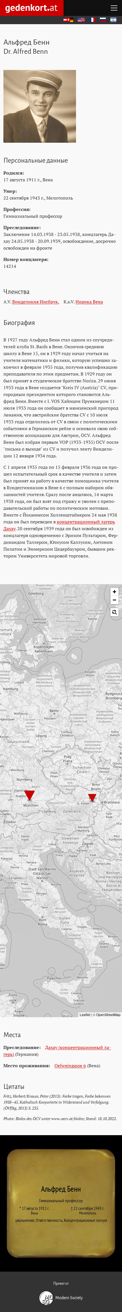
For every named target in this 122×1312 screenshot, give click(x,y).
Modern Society (69, 1298)
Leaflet (85, 1014)
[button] (92, 798)
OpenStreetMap (108, 1014)
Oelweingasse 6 (70, 1065)
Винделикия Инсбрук (35, 302)
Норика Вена (89, 302)
